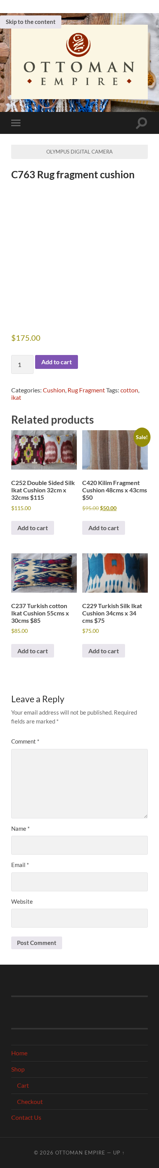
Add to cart (56, 361)
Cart (23, 1085)
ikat (16, 397)
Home (19, 1052)
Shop (18, 1069)
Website (22, 901)
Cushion (54, 390)
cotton (129, 390)
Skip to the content (31, 21)
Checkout (30, 1101)
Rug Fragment (86, 390)
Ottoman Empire (80, 1152)
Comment (25, 741)
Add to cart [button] (32, 527)
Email (20, 864)
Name (20, 828)
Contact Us (26, 1117)
